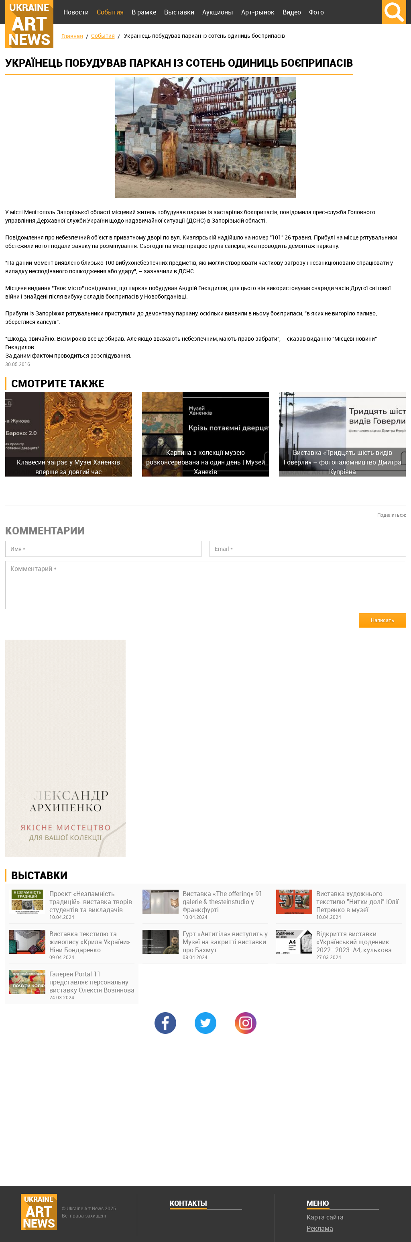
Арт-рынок (258, 12)
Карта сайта (325, 1217)
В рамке (144, 12)
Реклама (320, 1228)
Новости (76, 12)
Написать (382, 620)
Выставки (179, 12)
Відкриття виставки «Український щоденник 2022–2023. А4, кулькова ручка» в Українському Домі (354, 942)
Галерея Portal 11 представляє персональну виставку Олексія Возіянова (91, 982)
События (110, 12)
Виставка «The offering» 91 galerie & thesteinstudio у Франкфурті (222, 902)
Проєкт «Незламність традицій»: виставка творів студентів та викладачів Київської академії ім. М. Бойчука (90, 902)
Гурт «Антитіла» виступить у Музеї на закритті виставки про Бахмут (225, 942)
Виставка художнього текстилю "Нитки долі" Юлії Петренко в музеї (357, 902)
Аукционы (217, 12)
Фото (316, 12)
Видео (292, 12)
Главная (72, 36)
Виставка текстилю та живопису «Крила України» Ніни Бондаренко (89, 942)
